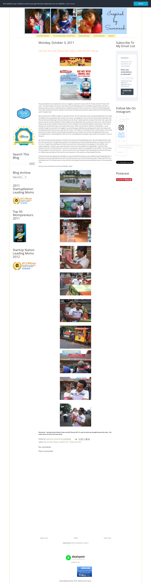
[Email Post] (75, 439)
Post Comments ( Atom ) (80, 543)
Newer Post (44, 538)
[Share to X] (84, 439)
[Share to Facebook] (87, 439)
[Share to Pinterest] (89, 439)
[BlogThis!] (82, 439)
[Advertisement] (75, 517)
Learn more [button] (70, 4)
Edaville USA (64, 442)
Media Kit (111, 36)
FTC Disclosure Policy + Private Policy (64, 36)
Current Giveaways (99, 36)
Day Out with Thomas (51, 442)
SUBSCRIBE (127, 92)
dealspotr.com (75, 562)
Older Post (107, 538)
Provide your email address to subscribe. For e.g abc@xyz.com (126, 83)
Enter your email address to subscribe (126, 72)
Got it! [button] (141, 4)
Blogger (88, 581)
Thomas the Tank (75, 442)
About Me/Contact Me (43, 36)
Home (76, 538)
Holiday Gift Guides (84, 36)
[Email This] (79, 439)
